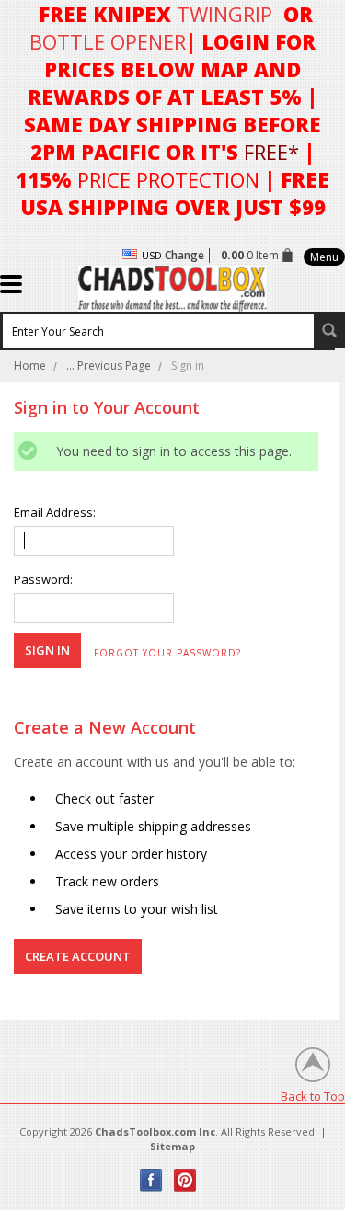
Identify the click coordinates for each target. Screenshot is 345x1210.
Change (184, 255)
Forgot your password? (167, 652)
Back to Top (313, 1095)
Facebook (151, 1180)
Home (30, 365)
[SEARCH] (329, 330)
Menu (324, 257)
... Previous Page (108, 365)
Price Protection (168, 179)
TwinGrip (224, 14)
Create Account (78, 956)
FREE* (271, 152)
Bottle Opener (107, 41)
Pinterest (185, 1180)
